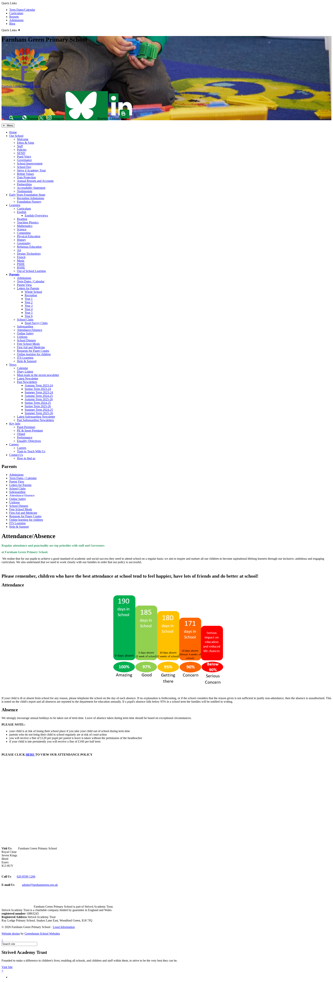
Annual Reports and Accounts (35, 180)
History (21, 239)
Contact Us (16, 454)
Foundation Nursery (29, 201)
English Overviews (36, 215)
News (12, 364)
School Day (24, 167)
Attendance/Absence (29, 330)
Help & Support (26, 361)
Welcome (22, 139)
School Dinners (26, 340)
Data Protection (26, 177)
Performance (24, 437)
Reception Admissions (30, 198)
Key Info (14, 423)
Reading (22, 219)
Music (20, 260)
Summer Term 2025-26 (39, 413)
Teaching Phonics (28, 222)
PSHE (21, 264)
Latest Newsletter (27, 378)
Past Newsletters (27, 382)
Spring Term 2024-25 (38, 402)
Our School (16, 135)
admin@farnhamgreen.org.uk (40, 884)
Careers (13, 444)
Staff (20, 146)
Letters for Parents (28, 288)
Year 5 (29, 312)
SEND (21, 153)
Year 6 (29, 316)
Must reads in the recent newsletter (38, 375)
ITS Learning (25, 357)
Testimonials (24, 191)
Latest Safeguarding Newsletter (36, 416)
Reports (14, 16)
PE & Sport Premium (30, 430)
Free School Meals (28, 343)
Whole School (33, 291)
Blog (12, 23)
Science (21, 229)
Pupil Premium (26, 427)
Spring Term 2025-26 (38, 406)
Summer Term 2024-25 (39, 409)
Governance (24, 160)
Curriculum (16, 13)
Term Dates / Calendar (30, 281)
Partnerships (24, 184)
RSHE (21, 267)
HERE (30, 754)
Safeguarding (25, 326)
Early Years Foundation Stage (27, 194)
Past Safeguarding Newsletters (35, 420)
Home (13, 132)
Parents (14, 274)
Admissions (16, 20)
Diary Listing (25, 371)
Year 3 (29, 305)
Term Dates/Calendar (22, 9)
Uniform (22, 337)
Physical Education (28, 236)
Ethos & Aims (25, 142)
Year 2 (29, 302)
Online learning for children (34, 354)
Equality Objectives (29, 441)
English (21, 212)
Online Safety (25, 333)
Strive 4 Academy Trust (31, 170)
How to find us (26, 458)
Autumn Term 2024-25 (39, 395)
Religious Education (29, 246)
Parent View (24, 284)
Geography (24, 243)
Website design (11, 933)
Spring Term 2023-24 (38, 389)
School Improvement (29, 163)
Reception (31, 295)
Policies (21, 149)
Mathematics (24, 226)
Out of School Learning (31, 271)
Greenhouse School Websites (42, 933)
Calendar (22, 368)
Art (19, 250)
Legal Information (64, 927)
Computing (24, 232)
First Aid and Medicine (31, 347)
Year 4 (29, 309)
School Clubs (25, 319)
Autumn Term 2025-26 (39, 399)
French (21, 257)
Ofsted (21, 434)
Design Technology (29, 253)
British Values (25, 174)
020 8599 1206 (26, 876)
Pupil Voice (24, 156)
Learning (14, 205)
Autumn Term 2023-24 (39, 385)
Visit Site (7, 967)
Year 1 (29, 298)
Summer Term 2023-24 (39, 392)
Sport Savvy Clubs (36, 323)
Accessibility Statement (31, 187)
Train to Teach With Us (31, 451)
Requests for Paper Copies (33, 350)
